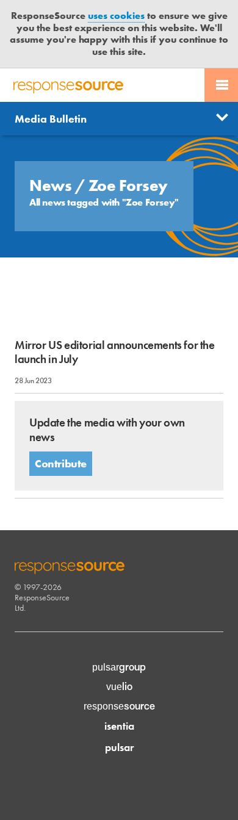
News (52, 185)
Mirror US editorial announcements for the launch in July (115, 352)
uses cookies (116, 15)
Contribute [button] (61, 463)
